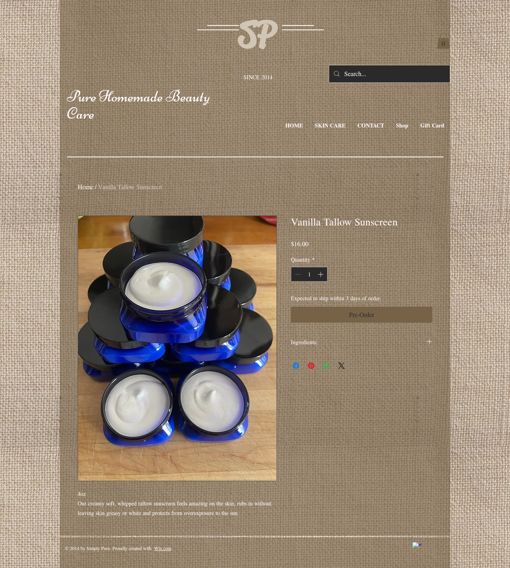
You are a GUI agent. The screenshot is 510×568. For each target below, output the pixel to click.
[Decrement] (297, 274)
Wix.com (162, 548)
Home (85, 186)
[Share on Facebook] (296, 365)
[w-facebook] (417, 546)
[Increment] (321, 274)
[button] (443, 41)
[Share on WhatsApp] (326, 365)
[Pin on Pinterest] (311, 365)
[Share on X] (341, 365)
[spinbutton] (309, 274)
